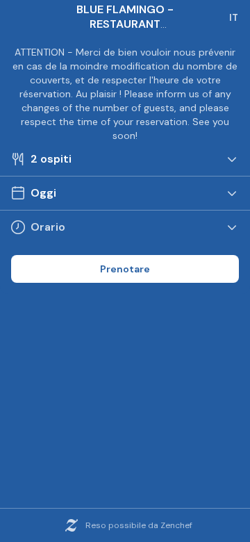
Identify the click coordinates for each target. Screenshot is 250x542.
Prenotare (125, 269)
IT (233, 17)
